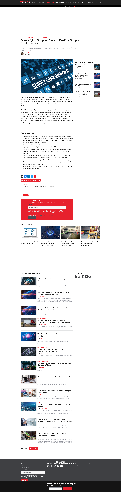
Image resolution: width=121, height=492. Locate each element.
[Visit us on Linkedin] (83, 276)
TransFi (42, 424)
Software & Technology (28, 37)
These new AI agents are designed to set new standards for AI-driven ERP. (55, 314)
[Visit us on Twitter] (79, 276)
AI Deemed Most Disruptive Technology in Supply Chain (82, 65)
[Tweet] (32, 176)
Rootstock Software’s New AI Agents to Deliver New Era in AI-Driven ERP (83, 84)
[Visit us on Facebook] (76, 276)
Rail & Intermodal (25, 240)
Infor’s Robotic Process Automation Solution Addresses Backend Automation (48, 243)
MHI (41, 283)
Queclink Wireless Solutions (47, 324)
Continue (67, 489)
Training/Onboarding (42, 277)
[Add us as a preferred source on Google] (35, 176)
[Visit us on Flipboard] (86, 276)
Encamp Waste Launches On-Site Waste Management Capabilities (51, 434)
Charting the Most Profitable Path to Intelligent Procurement (54, 392)
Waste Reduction (41, 431)
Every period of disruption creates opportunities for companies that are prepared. (54, 369)
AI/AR (42, 240)
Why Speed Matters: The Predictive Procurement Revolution (55, 335)
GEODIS (42, 367)
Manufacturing (41, 375)
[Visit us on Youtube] (89, 276)
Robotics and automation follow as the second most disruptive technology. (52, 285)
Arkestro (42, 338)
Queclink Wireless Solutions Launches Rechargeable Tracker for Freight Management (83, 93)
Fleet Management (42, 318)
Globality (42, 394)
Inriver (41, 381)
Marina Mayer (27, 52)
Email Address (32, 204)
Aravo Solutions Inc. (45, 353)
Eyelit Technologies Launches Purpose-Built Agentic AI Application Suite (83, 75)
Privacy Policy (50, 215)
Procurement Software (43, 332)
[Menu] (100, 2)
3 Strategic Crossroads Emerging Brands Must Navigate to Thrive (54, 364)
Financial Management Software (69, 240)
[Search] (97, 2)
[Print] (22, 176)
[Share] (25, 176)
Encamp (42, 437)
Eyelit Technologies (45, 296)
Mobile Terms (42, 215)
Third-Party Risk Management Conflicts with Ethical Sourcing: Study (70, 243)
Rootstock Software (45, 312)
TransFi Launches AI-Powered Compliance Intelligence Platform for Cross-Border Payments (55, 421)
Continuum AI (43, 408)
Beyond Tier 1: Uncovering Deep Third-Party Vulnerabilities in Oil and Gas (53, 350)
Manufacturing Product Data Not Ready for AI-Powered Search (54, 378)
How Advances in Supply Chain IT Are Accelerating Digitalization (90, 243)
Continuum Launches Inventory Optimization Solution (53, 405)
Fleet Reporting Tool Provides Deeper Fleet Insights (30, 242)
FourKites (26, 55)
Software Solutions (42, 306)
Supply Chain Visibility (42, 37)
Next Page (33, 448)
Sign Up (32, 217)
